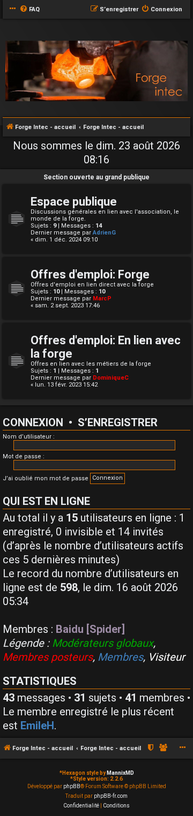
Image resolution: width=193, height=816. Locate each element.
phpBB (71, 786)
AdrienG (104, 232)
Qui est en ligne (46, 501)
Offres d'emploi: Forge (90, 274)
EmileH (37, 725)
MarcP (102, 298)
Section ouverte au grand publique (96, 177)
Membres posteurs (48, 657)
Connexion (33, 422)
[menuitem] (29, 9)
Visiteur (166, 657)
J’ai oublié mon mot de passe (45, 478)
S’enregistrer (118, 422)
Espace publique (74, 201)
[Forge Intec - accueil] (96, 71)
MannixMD (120, 773)
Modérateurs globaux (102, 643)
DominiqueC (111, 377)
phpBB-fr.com (111, 796)
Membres (120, 657)
